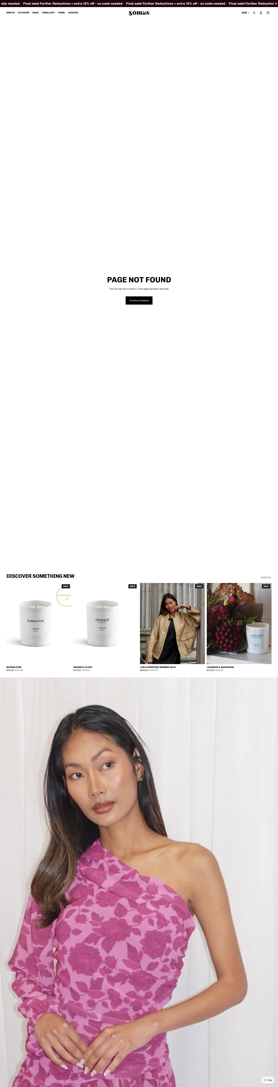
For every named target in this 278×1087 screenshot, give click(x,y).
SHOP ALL (266, 577)
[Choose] (66, 659)
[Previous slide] (11, 623)
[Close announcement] (276, 3)
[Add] (133, 659)
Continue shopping (139, 300)
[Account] (260, 12)
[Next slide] (66, 623)
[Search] (254, 12)
